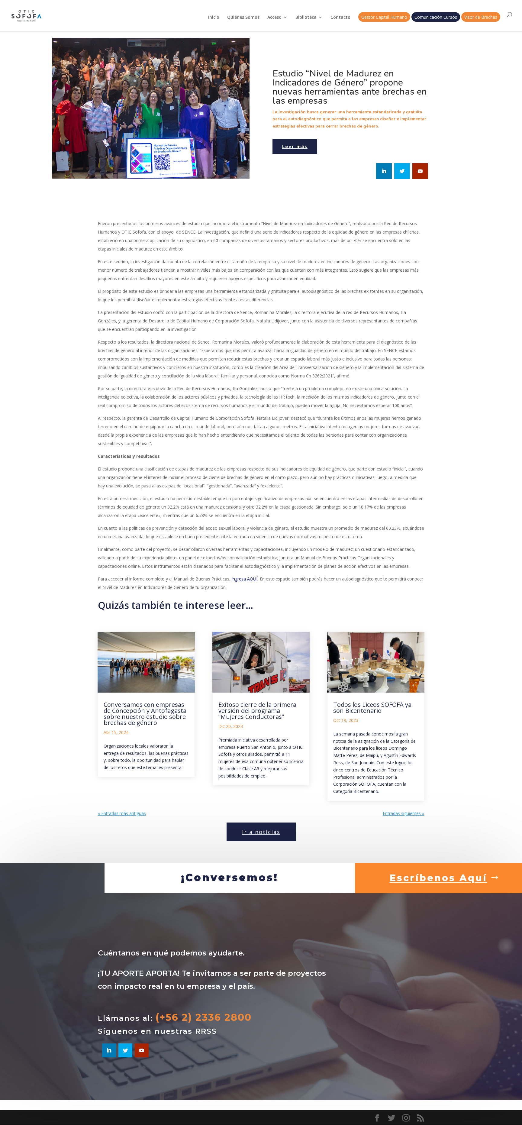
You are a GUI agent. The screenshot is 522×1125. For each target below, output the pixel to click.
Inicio (213, 17)
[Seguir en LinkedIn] (384, 171)
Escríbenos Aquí (438, 878)
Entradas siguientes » (403, 813)
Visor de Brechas (480, 17)
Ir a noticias (261, 832)
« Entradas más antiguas (122, 813)
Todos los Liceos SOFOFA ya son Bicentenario (372, 707)
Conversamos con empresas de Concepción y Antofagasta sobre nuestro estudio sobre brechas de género (145, 713)
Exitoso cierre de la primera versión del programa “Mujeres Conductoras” (257, 710)
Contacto (340, 17)
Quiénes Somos (243, 17)
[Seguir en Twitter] (402, 171)
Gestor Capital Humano (384, 17)
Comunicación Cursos (435, 17)
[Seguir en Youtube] (420, 171)
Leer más (295, 146)
